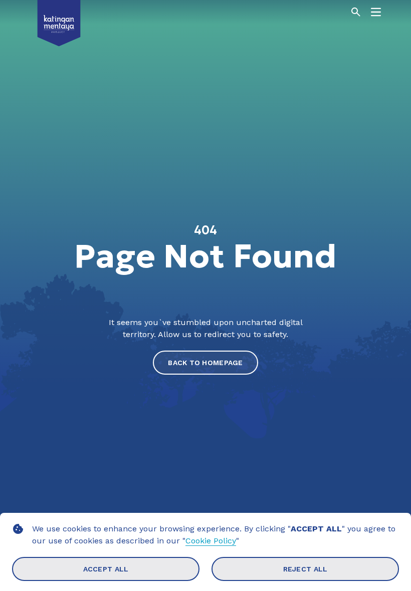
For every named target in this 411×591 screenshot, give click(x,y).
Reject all (305, 569)
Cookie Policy (210, 540)
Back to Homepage (205, 363)
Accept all (106, 569)
